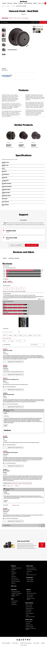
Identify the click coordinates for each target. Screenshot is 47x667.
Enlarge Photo (13, 49)
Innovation (20, 3)
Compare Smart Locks (32, 569)
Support (35, 3)
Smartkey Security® (15, 591)
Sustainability (29, 610)
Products (4, 3)
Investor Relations (30, 613)
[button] (43, 22)
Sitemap (43, 643)
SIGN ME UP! (42, 545)
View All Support (16, 245)
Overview (5, 22)
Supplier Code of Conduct (26, 643)
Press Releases (29, 621)
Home (3, 6)
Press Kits (28, 623)
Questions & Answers (14, 258)
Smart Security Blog (30, 616)
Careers (27, 615)
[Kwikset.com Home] (23, 1)
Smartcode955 (30, 579)
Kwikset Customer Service (31, 599)
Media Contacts (29, 625)
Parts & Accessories (15, 581)
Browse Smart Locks (31, 574)
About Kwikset (29, 604)
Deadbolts (13, 569)
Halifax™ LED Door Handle (15, 595)
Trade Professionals (28, 3)
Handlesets (13, 573)
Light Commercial (15, 579)
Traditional (13, 602)
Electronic (13, 576)
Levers (12, 574)
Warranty (29, 591)
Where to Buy (41, 3)
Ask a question (24, 18)
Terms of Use (36, 643)
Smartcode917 (30, 581)
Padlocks (15, 3)
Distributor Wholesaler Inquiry (31, 629)
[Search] (45, 3)
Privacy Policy (15, 643)
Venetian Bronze (38, 26)
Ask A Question (32, 245)
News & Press (29, 606)
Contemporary (14, 601)
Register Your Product (32, 593)
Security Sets (14, 578)
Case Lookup (30, 596)
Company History (30, 608)
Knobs (13, 6)
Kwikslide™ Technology (16, 593)
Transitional (13, 604)
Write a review (16, 18)
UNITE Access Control (16, 568)
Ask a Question (30, 595)
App (28, 573)
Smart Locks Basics (31, 568)
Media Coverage (29, 626)
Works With (29, 571)
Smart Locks (9, 3)
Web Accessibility (6, 643)
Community (28, 611)
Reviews (5, 258)
